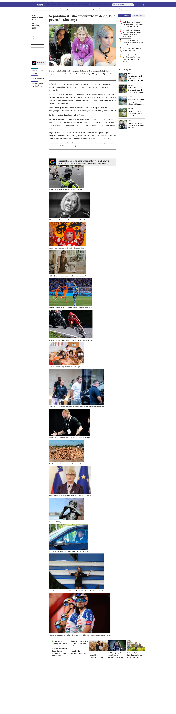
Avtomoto (66, 5)
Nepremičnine (88, 5)
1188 (51, 1)
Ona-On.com (77, 9)
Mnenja (73, 5)
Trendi (60, 5)
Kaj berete (124, 15)
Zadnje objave (138, 15)
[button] (32, 5)
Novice (48, 5)
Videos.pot (97, 5)
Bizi (39, 1)
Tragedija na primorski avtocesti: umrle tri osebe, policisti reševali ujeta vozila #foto (132, 33)
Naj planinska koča (58, 9)
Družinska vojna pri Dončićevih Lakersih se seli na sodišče (133, 43)
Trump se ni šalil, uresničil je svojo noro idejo (133, 50)
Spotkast (80, 5)
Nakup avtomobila (102, 9)
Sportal (54, 5)
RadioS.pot (120, 9)
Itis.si (47, 1)
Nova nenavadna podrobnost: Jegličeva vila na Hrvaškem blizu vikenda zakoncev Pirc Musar (133, 23)
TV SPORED (34, 1)
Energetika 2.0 (68, 9)
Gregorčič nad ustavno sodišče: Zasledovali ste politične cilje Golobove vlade (131, 58)
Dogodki (94, 9)
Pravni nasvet (112, 9)
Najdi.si (43, 1)
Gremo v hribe (86, 9)
